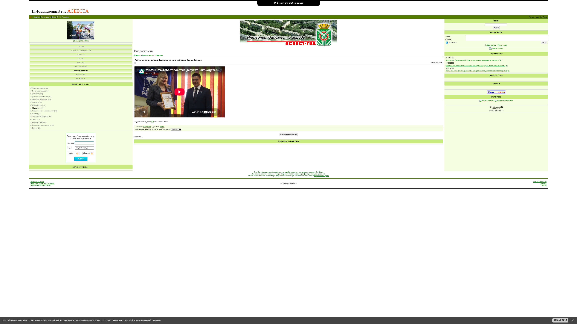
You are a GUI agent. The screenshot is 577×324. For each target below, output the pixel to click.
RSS (59, 17)
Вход (54, 17)
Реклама (65, 17)
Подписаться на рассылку (41, 185)
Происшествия (37, 122)
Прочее (34, 128)
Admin (162, 127)
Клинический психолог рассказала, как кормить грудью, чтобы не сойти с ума (475, 65)
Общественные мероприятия (43, 111)
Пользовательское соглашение (42, 183)
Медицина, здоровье (39, 99)
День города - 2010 (81, 41)
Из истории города (39, 91)
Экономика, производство (41, 125)
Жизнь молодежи (38, 88)
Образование (37, 105)
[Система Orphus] (496, 93)
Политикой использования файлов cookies (142, 320)
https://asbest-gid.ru (321, 176)
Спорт (34, 119)
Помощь (543, 183)
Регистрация (46, 17)
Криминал (35, 94)
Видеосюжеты (147, 55)
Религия (35, 114)
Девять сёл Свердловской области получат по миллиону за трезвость (472, 60)
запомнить (452, 42)
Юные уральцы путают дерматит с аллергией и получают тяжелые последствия (476, 71)
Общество (36, 108)
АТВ (152, 122)
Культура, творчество (40, 97)
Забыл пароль (490, 45)
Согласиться (560, 320)
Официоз (35, 102)
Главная (37, 17)
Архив (544, 185)
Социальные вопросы (40, 116)
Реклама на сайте (37, 182)
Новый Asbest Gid (539, 182)
